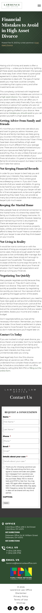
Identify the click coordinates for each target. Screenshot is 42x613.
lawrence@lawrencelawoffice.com (21, 563)
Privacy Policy (21, 596)
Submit (6, 503)
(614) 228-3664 (14, 551)
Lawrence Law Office (21, 590)
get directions (12, 532)
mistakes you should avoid (20, 113)
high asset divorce (9, 97)
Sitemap (21, 603)
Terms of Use (21, 600)
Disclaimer (21, 593)
